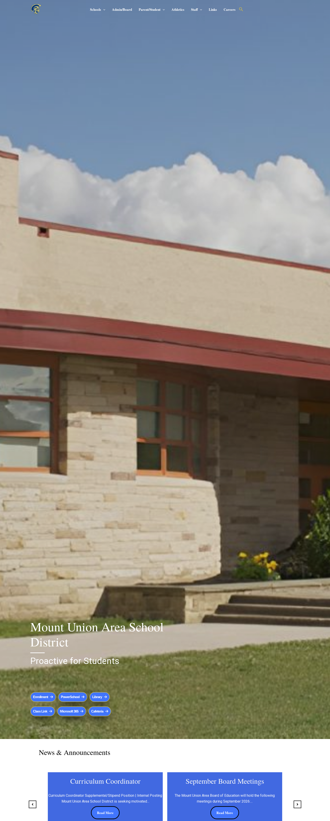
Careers (229, 9)
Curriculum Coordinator (105, 781)
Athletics (178, 9)
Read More (105, 812)
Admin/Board (122, 9)
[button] (103, 9)
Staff (194, 9)
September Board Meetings (225, 781)
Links (213, 9)
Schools (95, 9)
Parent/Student (150, 9)
